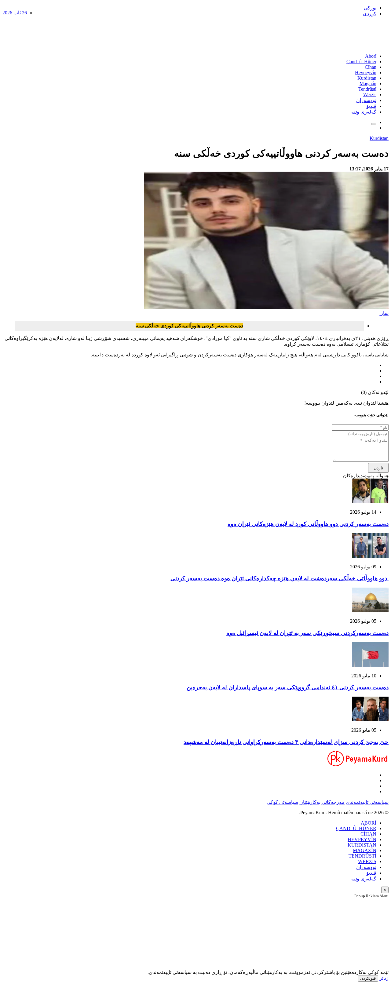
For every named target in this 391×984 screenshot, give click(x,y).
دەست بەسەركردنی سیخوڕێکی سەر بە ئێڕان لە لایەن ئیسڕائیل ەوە (307, 633)
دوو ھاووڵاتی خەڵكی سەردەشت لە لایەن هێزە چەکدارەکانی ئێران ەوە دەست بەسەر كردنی (279, 578)
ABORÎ (368, 822)
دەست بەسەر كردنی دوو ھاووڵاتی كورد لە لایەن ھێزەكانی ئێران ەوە (308, 524)
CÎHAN (368, 833)
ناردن (378, 467)
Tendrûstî (367, 89)
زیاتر (383, 978)
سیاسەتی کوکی (282, 802)
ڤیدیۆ (371, 106)
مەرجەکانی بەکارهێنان (322, 802)
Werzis (369, 94)
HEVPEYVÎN (362, 839)
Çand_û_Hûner (361, 61)
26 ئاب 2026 (14, 12)
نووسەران (366, 100)
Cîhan (370, 67)
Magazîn (368, 83)
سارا (384, 313)
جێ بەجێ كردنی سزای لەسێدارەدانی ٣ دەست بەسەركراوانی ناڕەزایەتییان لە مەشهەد (286, 742)
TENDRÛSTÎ (362, 855)
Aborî (370, 56)
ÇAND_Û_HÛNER (356, 828)
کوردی (369, 13)
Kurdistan (366, 78)
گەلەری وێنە (363, 112)
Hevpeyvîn (365, 72)
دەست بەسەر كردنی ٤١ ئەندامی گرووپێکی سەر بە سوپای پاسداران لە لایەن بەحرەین (288, 687)
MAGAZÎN (364, 850)
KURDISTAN (362, 844)
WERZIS (367, 861)
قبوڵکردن (368, 978)
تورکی (370, 7)
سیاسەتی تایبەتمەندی (367, 802)
